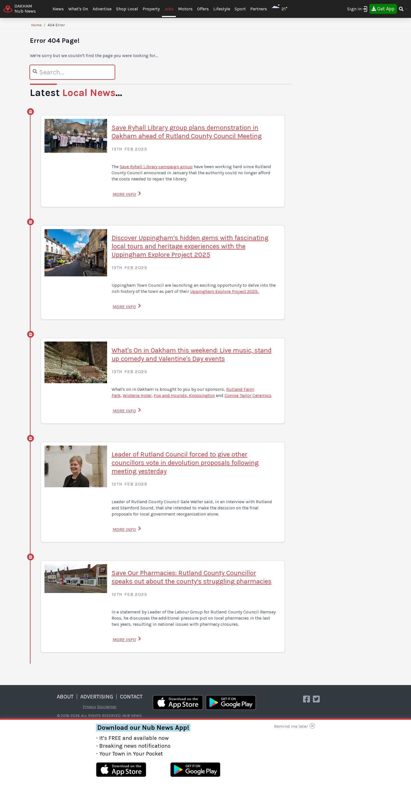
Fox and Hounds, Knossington (184, 395)
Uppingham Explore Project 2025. (224, 291)
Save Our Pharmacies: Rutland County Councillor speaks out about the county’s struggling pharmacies (191, 577)
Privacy (89, 706)
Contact (131, 696)
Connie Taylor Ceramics (248, 395)
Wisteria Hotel (137, 395)
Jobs (169, 8)
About (65, 696)
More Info (124, 194)
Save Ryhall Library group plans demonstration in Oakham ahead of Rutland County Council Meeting (187, 132)
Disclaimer (107, 706)
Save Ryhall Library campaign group (156, 166)
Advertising (96, 696)
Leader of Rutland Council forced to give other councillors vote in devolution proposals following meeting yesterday (185, 462)
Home (36, 25)
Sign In (354, 8)
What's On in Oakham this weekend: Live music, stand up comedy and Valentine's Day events (191, 354)
